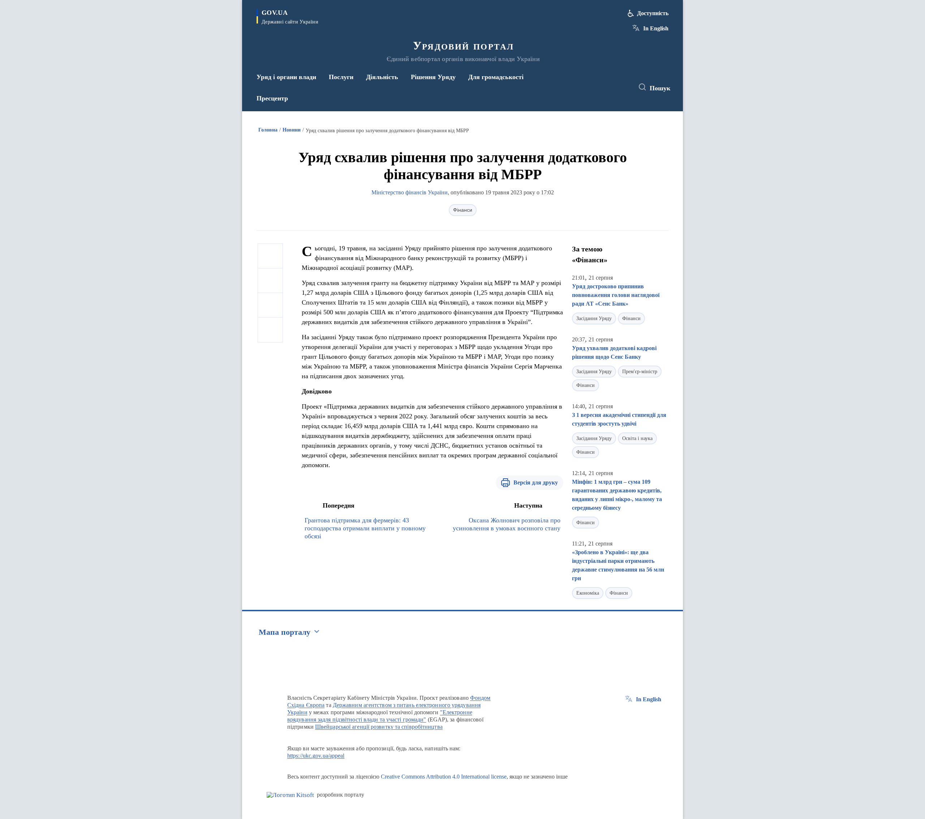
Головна (268, 130)
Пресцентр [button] (272, 98)
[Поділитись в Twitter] (270, 280)
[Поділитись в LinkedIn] (270, 330)
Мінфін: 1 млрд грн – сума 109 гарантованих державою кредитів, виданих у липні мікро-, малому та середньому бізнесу (617, 495)
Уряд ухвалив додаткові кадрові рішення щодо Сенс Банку (614, 352)
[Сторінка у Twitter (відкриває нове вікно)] (608, 87)
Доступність (652, 13)
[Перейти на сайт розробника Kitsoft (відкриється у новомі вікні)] (290, 795)
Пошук (660, 88)
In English (655, 28)
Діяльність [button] (382, 77)
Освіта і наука (637, 438)
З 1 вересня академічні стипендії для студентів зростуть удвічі (619, 419)
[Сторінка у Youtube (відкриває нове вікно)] (622, 87)
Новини (292, 130)
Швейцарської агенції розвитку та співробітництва (379, 727)
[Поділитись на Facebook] (270, 256)
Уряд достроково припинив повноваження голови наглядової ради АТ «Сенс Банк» (615, 295)
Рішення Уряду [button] (433, 77)
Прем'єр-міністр (639, 371)
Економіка (587, 593)
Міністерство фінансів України (409, 192)
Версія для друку (535, 482)
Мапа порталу (284, 632)
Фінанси (462, 210)
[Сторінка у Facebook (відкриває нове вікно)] (595, 87)
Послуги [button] (341, 77)
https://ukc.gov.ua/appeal (316, 756)
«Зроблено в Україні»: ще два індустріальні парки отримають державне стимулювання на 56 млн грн (618, 565)
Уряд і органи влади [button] (286, 77)
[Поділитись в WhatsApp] (270, 305)
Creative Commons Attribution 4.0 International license (444, 776)
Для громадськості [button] (496, 77)
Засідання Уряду (594, 318)
